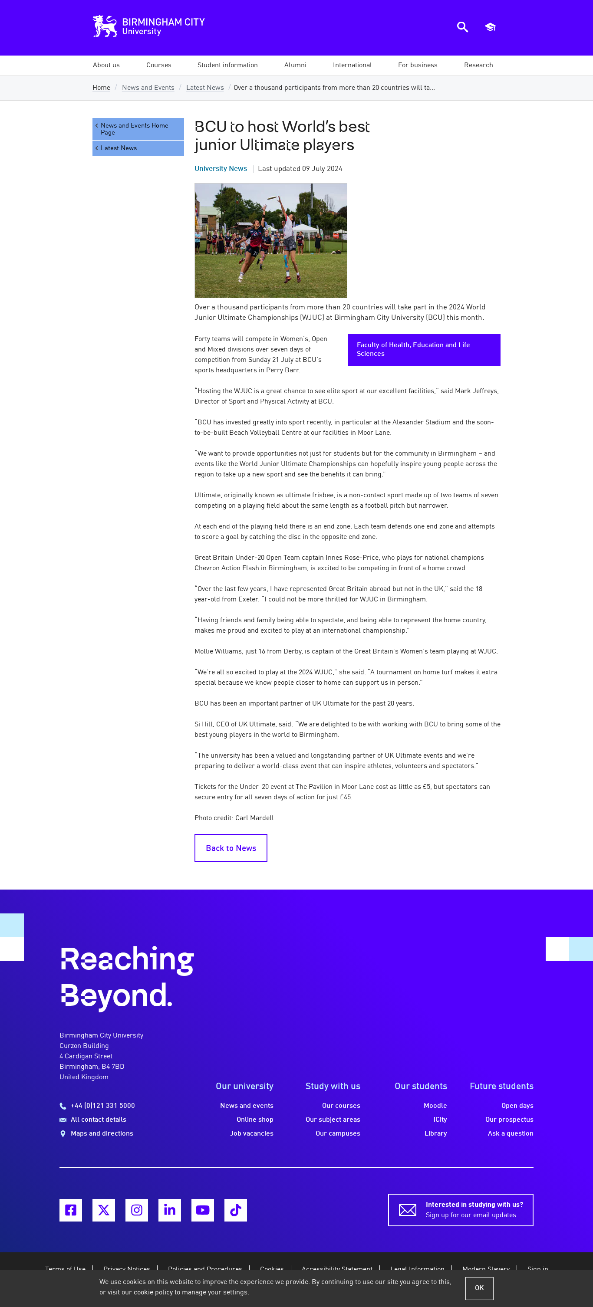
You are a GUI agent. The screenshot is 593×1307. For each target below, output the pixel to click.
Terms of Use (65, 1269)
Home (101, 88)
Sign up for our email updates (474, 1210)
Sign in (537, 1269)
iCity (440, 1120)
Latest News (205, 88)
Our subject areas (333, 1120)
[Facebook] (70, 1210)
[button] (106, 65)
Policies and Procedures (205, 1269)
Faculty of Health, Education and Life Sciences (413, 349)
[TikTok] (235, 1210)
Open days (517, 1106)
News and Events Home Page (134, 129)
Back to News (231, 848)
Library (436, 1133)
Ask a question (511, 1133)
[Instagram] (136, 1210)
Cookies (272, 1269)
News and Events (148, 88)
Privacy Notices (126, 1269)
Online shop (255, 1120)
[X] (103, 1210)
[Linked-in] (169, 1210)
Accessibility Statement (337, 1269)
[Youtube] (202, 1210)
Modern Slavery (486, 1269)
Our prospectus (509, 1120)
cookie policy (153, 1292)
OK (479, 1288)
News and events (246, 1106)
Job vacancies (251, 1133)
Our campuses (338, 1133)
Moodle (435, 1106)
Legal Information (417, 1269)
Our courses (341, 1106)
